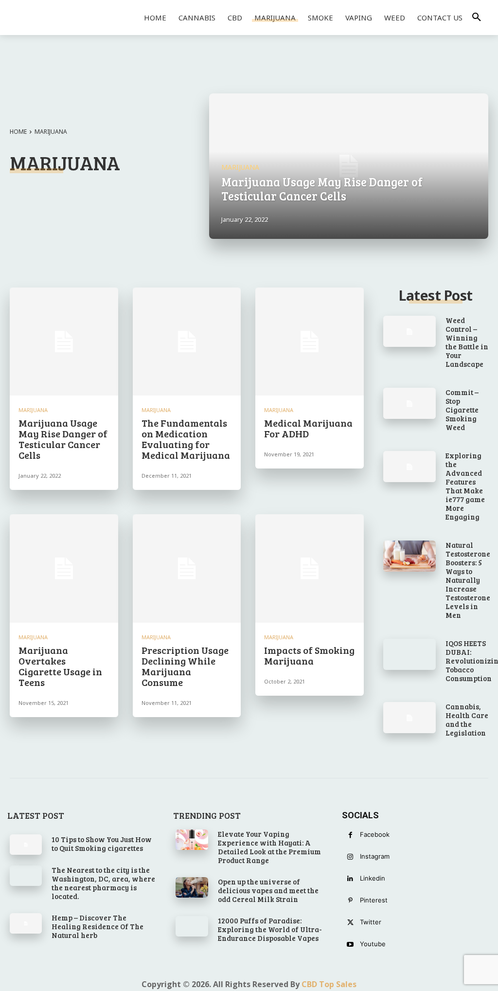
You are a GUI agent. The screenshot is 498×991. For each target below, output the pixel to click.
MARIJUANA (240, 167)
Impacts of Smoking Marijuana (309, 655)
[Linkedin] (350, 878)
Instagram (375, 856)
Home (18, 131)
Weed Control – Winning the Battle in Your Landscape (466, 342)
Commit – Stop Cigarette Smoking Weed (462, 409)
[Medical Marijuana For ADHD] (309, 342)
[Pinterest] (350, 900)
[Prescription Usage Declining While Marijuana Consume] (187, 568)
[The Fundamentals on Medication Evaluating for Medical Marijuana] (187, 342)
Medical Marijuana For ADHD (308, 428)
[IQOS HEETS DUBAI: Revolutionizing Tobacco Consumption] (409, 654)
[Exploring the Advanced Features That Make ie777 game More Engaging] (409, 467)
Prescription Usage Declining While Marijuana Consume (185, 666)
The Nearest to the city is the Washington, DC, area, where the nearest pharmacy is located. (103, 883)
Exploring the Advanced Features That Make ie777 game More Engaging (465, 486)
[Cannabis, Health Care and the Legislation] (409, 718)
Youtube (373, 944)
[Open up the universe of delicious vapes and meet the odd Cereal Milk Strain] (192, 887)
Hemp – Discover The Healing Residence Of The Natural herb (97, 926)
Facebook (375, 834)
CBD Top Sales (329, 984)
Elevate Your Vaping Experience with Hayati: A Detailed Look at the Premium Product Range (269, 847)
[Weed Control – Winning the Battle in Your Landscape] (409, 331)
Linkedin (372, 878)
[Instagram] (350, 856)
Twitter (370, 922)
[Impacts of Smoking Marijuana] (309, 568)
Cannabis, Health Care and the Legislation (466, 720)
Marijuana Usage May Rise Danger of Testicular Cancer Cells (62, 439)
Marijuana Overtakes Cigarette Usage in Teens (60, 666)
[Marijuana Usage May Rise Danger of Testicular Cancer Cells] (348, 166)
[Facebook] (350, 835)
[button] (476, 17)
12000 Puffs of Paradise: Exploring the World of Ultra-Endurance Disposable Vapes (270, 929)
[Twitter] (350, 922)
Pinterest (374, 900)
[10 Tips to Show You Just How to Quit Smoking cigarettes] (26, 844)
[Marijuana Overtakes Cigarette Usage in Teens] (64, 568)
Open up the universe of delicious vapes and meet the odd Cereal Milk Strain (268, 890)
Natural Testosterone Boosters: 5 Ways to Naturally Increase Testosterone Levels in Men (467, 580)
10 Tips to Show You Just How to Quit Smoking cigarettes (102, 843)
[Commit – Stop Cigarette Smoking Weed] (409, 403)
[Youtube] (350, 944)
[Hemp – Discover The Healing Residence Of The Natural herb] (26, 923)
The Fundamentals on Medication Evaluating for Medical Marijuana (186, 439)
